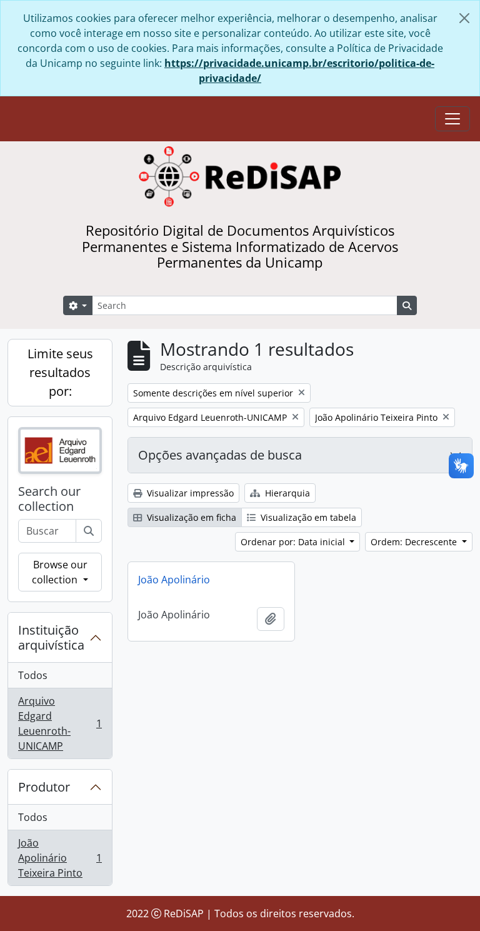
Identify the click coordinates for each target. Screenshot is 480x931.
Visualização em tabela (307, 517)
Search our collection (49, 499)
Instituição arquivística (51, 637)
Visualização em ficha (190, 517)
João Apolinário (174, 579)
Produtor (44, 786)
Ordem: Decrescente (415, 542)
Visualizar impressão (189, 493)
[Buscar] (89, 531)
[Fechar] (464, 18)
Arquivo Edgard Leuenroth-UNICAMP (60, 723)
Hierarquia (286, 493)
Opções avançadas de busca (220, 454)
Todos (33, 675)
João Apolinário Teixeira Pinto (60, 858)
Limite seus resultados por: (60, 372)
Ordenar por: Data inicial (294, 542)
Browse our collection (59, 572)
